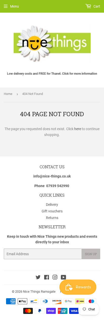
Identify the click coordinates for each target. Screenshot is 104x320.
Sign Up (91, 254)
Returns (52, 218)
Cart (96, 6)
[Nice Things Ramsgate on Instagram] (55, 278)
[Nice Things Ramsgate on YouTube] (63, 278)
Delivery (52, 205)
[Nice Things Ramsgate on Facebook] (46, 278)
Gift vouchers (52, 211)
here (77, 129)
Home (8, 94)
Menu (14, 6)
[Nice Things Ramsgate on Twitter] (38, 278)
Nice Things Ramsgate (39, 291)
